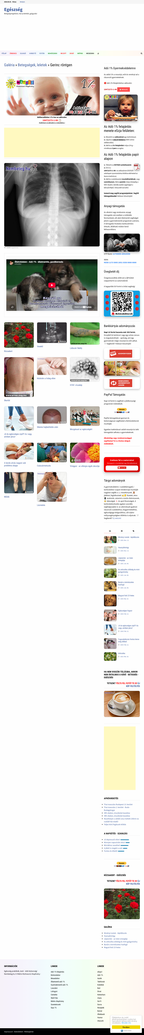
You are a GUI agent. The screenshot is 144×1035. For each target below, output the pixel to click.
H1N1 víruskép (76, 385)
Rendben (126, 1027)
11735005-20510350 (121, 254)
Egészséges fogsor (125, 611)
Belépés (22, 2)
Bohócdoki (52, 53)
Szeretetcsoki (56, 1004)
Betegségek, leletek (32, 65)
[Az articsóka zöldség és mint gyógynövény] (110, 570)
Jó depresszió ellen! (112, 839)
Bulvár (99, 1011)
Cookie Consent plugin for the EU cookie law (126, 1031)
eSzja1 (99, 972)
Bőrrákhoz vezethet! (112, 845)
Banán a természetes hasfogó (116, 944)
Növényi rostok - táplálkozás (128, 537)
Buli (98, 988)
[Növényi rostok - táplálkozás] (110, 537)
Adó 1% (100, 975)
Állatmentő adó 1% (58, 982)
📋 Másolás (123, 89)
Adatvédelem (18, 1032)
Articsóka (121, 653)
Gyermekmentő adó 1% (59, 985)
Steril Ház (54, 998)
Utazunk (100, 1021)
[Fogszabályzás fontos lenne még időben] (110, 639)
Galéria (9, 65)
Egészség (13, 9)
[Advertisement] (72, 35)
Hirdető (32, 53)
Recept (63, 53)
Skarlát (7, 400)
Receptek (100, 1008)
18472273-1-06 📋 (52, 120)
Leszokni (54, 988)
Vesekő (40, 346)
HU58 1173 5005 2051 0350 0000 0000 (120, 262)
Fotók (42, 53)
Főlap (4, 53)
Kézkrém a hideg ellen (46, 378)
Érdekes (13, 53)
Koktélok (100, 985)
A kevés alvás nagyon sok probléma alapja (15, 464)
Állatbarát (101, 1014)
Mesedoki (90, 53)
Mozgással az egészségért (81, 429)
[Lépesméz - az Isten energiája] (110, 558)
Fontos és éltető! (111, 851)
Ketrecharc (101, 995)
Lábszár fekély (76, 348)
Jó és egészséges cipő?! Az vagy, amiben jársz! (128, 626)
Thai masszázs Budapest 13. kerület (118, 804)
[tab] (110, 531)
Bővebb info (126, 1022)
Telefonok (101, 982)
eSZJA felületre (119, 140)
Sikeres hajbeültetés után (47, 427)
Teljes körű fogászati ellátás (115, 824)
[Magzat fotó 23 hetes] (110, 596)
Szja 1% (54, 1008)
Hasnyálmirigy (123, 547)
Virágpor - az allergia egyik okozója (85, 466)
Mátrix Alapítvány (57, 1001)
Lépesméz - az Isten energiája (115, 939)
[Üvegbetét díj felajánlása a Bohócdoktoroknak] (122, 304)
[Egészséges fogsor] (110, 611)
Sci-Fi (99, 1001)
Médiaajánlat (28, 1032)
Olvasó (23, 53)
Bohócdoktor (55, 975)
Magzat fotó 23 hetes (126, 595)
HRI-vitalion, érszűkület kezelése (117, 813)
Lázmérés (41, 505)
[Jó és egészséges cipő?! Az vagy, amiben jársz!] (110, 626)
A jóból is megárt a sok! (113, 848)
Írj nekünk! (117, 518)
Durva (99, 1004)
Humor (99, 1017)
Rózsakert (8, 351)
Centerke (54, 995)
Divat (72, 53)
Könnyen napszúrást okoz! (115, 842)
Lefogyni (54, 991)
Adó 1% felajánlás (57, 972)
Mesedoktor (55, 978)
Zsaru (99, 998)
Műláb (6, 496)
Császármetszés (44, 465)
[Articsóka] (110, 653)
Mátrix (80, 53)
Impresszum (8, 1032)
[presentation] (110, 531)
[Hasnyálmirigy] (110, 548)
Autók (99, 978)
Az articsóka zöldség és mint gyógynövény (120, 941)
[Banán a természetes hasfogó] (110, 582)
